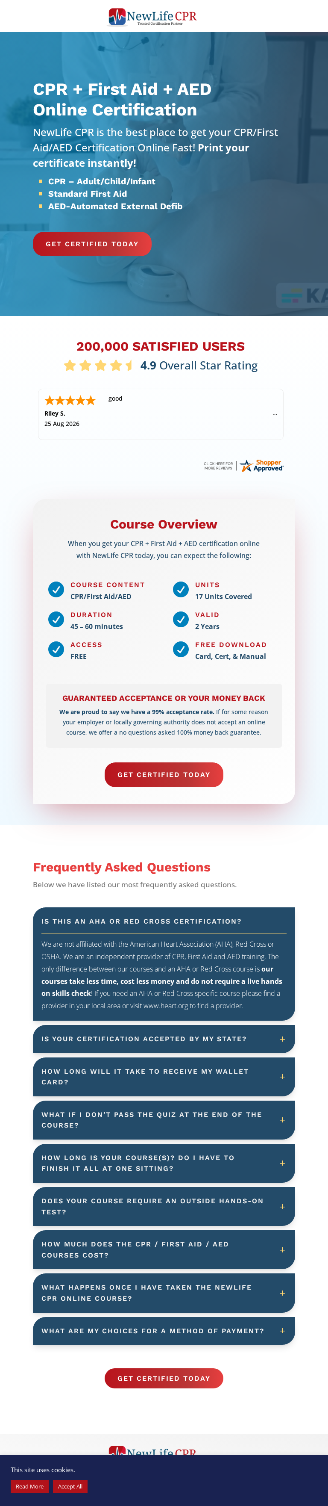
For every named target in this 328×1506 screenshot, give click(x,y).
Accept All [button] (70, 1486)
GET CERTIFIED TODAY (164, 775)
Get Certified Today (92, 244)
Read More (30, 1486)
